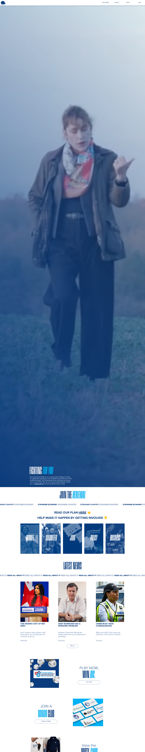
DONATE (116, 2)
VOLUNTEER (105, 2)
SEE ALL (72, 646)
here (82, 512)
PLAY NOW (89, 682)
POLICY (128, 2)
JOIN (139, 2)
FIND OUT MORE (46, 721)
